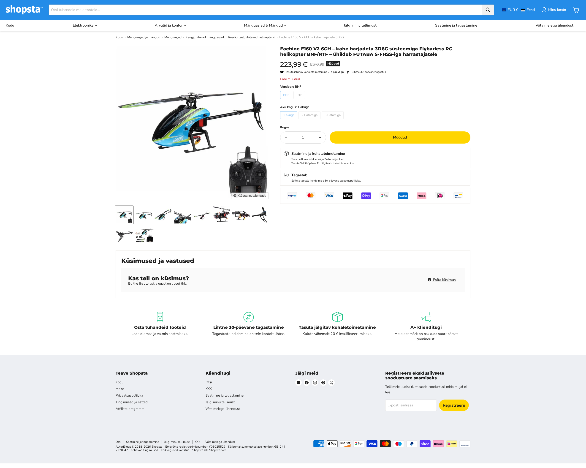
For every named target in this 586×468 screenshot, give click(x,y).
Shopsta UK (200, 450)
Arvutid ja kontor (169, 25)
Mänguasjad (173, 37)
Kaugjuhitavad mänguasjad (205, 37)
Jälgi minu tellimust (360, 25)
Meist (120, 388)
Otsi (209, 382)
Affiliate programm (130, 408)
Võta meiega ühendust (554, 25)
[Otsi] (488, 10)
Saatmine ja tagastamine (456, 25)
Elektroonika (84, 25)
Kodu (10, 25)
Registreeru (454, 405)
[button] (518, 9)
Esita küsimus (444, 279)
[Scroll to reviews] (375, 60)
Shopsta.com (217, 450)
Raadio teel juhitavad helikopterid (251, 37)
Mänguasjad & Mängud (264, 25)
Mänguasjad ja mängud (143, 37)
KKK (209, 388)
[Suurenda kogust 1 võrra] (320, 137)
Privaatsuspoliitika (129, 395)
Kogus (284, 127)
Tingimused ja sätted (132, 402)
